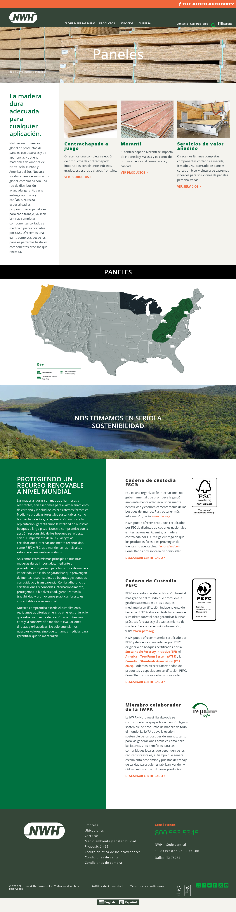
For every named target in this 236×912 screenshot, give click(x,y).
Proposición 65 (96, 846)
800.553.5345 (177, 832)
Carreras (195, 23)
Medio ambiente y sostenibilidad (110, 841)
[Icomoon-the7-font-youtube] (226, 885)
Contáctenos (165, 825)
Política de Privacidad (107, 886)
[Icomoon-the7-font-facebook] (204, 885)
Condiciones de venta (102, 857)
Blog (205, 23)
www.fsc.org (161, 516)
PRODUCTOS (107, 23)
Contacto (182, 23)
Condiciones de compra (103, 863)
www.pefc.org (143, 631)
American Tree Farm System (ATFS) (150, 656)
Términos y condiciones (147, 886)
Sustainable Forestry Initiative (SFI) (151, 652)
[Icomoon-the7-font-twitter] (220, 885)
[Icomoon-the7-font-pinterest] (215, 885)
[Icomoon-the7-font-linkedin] (209, 885)
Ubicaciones (94, 830)
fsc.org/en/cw (169, 546)
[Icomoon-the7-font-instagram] (198, 885)
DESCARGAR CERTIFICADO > (145, 558)
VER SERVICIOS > (189, 186)
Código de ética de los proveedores (113, 852)
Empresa (92, 825)
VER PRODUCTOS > (77, 177)
